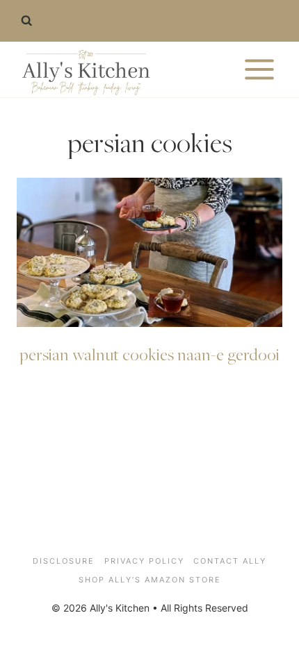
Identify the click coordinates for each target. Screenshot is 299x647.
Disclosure (64, 561)
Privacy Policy (144, 561)
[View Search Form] (26, 21)
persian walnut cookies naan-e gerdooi (149, 354)
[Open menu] (259, 69)
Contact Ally (229, 561)
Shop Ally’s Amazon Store (150, 580)
